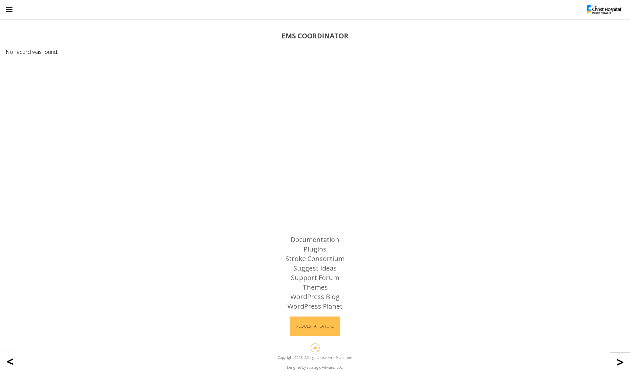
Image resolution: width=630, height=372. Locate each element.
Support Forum (315, 277)
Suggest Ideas (315, 268)
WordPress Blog (315, 296)
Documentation (315, 239)
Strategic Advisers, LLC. (325, 367)
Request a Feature (315, 326)
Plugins (315, 249)
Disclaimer (343, 357)
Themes (315, 287)
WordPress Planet (315, 306)
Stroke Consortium (315, 258)
